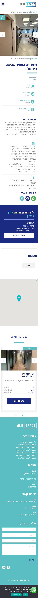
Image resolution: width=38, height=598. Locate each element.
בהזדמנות (30, 265)
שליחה (31, 560)
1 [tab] (22, 415)
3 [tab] (15, 415)
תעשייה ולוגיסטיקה (29, 474)
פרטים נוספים (19, 401)
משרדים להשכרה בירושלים (27, 445)
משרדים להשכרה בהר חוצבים (26, 447)
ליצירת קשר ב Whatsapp (25, 231)
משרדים (33, 471)
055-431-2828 (28, 226)
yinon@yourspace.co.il (25, 228)
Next (35, 34)
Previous (2, 34)
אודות (34, 481)
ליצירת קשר (32, 487)
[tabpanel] (19, 379)
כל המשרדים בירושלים (28, 442)
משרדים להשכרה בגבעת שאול (26, 450)
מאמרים (33, 484)
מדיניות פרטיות (13, 580)
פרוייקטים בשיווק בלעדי (28, 479)
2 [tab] (19, 415)
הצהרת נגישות (25, 580)
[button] (2, 17)
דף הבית (34, 12)
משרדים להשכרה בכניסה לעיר (26, 455)
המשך (25, 595)
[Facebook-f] (8, 567)
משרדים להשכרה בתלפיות (27, 458)
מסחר (34, 476)
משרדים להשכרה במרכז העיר (26, 453)
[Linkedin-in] (3, 567)
